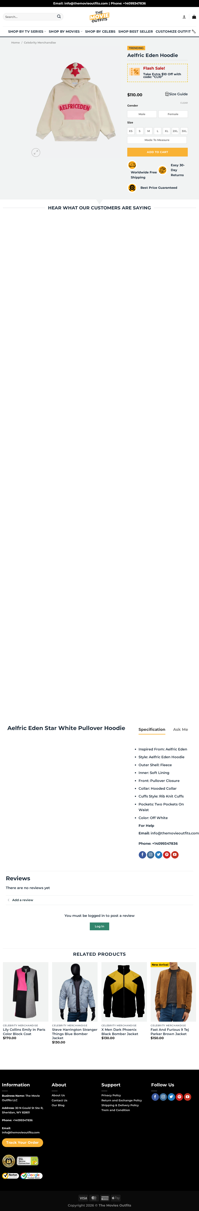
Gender (132, 105)
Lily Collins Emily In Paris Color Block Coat (24, 1032)
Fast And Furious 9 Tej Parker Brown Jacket (170, 1032)
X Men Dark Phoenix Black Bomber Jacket (119, 1032)
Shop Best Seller (135, 31)
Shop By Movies (64, 31)
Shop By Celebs (100, 31)
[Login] (184, 16)
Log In (99, 926)
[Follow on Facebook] (142, 855)
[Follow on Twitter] (158, 855)
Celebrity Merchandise (40, 42)
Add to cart (157, 152)
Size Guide (178, 94)
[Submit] (59, 16)
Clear (184, 102)
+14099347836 (165, 843)
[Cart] (194, 16)
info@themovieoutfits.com (175, 833)
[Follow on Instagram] (150, 855)
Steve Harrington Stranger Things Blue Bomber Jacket (74, 1034)
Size (130, 122)
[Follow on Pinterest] (166, 855)
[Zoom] (35, 152)
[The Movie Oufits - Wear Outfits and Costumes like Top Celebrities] (99, 16)
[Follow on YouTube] (175, 855)
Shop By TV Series (26, 31)
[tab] (152, 729)
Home (15, 42)
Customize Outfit (173, 31)
